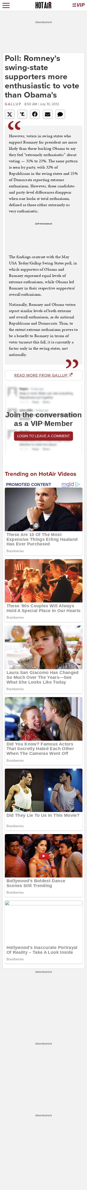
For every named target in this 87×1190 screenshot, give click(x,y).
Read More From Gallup (41, 375)
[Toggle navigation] (6, 5)
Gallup (14, 104)
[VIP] (78, 5)
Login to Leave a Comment (43, 436)
